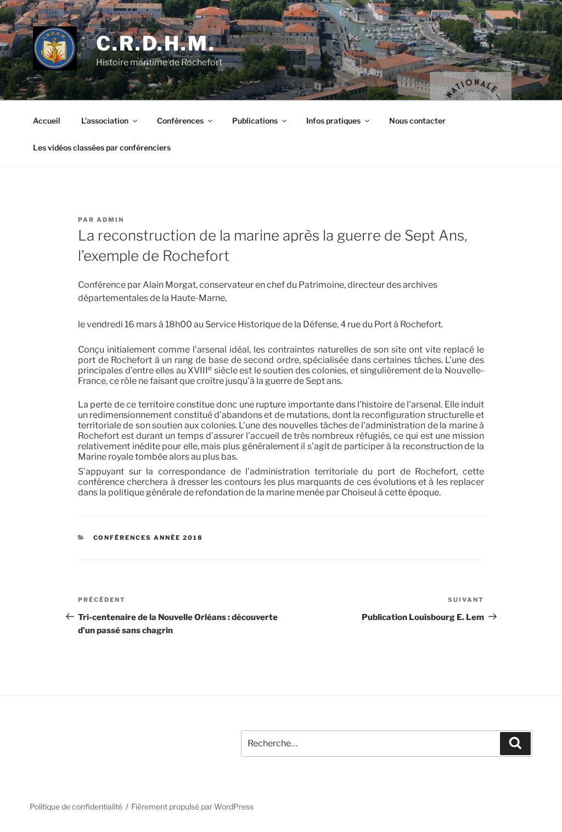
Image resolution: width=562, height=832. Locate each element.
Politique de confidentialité (76, 806)
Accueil (46, 120)
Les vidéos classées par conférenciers (102, 147)
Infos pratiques (333, 120)
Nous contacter (417, 120)
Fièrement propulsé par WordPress (192, 806)
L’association (104, 120)
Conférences (180, 120)
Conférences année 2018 (148, 537)
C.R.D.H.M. (156, 43)
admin (110, 220)
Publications (255, 120)
